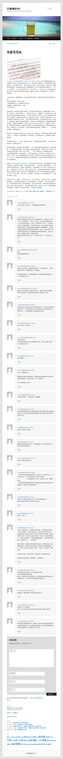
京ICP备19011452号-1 (12, 716)
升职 (32, 737)
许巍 (30, 744)
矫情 (50, 740)
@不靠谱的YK (15, 713)
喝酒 (34, 737)
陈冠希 (35, 744)
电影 (35, 740)
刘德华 (30, 191)
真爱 (47, 740)
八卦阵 (16, 191)
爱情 (30, 740)
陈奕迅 (39, 744)
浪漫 (28, 740)
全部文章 (14, 38)
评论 (12, 650)
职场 (18, 743)
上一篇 (49, 43)
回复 (19, 209)
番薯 (44, 740)
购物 (32, 744)
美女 (10, 744)
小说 (9, 740)
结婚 (8, 744)
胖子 (22, 744)
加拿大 (19, 737)
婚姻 (47, 737)
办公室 (15, 737)
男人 (38, 740)
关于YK (20, 38)
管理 (53, 740)
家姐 (52, 737)
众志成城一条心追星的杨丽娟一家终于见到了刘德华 (21, 81)
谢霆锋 (41, 191)
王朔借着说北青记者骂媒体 (20, 163)
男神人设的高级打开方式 (20, 729)
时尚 (21, 740)
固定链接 (49, 191)
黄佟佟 (49, 744)
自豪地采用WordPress (31, 753)
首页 (8, 38)
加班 (22, 737)
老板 (13, 744)
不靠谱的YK (13, 8)
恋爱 (16, 740)
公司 (12, 737)
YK (11, 191)
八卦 (10, 737)
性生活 (12, 740)
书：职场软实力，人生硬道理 (32, 38)
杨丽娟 (34, 191)
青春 (42, 744)
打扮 (19, 740)
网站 (11, 689)
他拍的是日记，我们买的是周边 (20, 722)
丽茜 (14, 85)
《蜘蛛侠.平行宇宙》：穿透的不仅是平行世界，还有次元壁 (27, 726)
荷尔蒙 (27, 744)
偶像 (27, 191)
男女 (40, 740)
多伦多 (42, 736)
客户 (49, 737)
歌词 (25, 740)
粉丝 (38, 191)
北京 (29, 737)
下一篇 (54, 43)
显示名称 (12, 673)
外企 (37, 737)
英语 (24, 744)
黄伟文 (45, 744)
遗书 (39, 87)
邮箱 (12, 681)
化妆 (25, 737)
